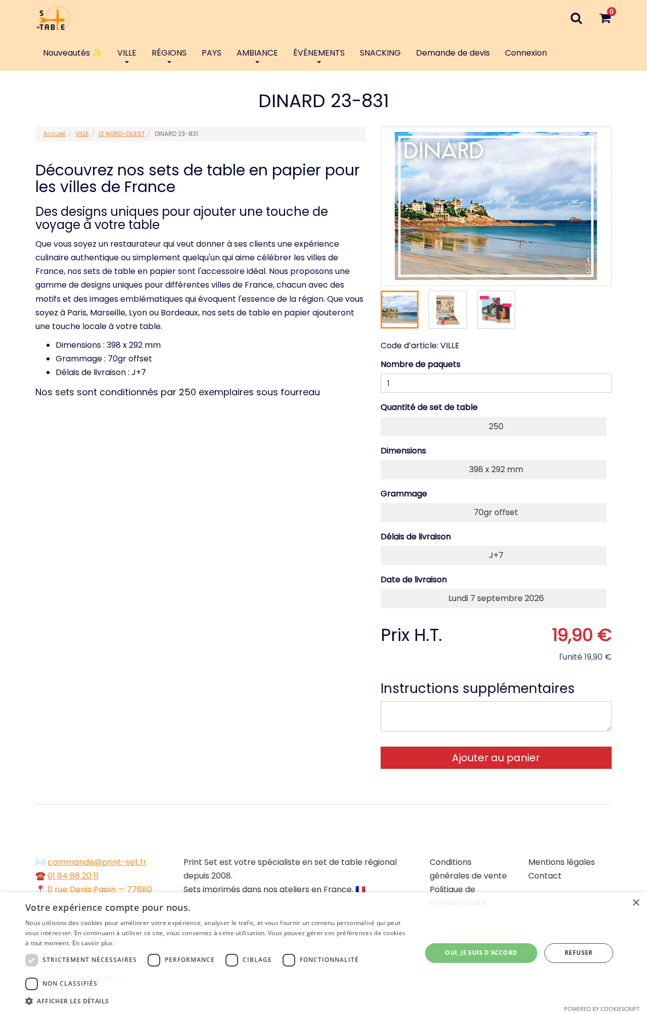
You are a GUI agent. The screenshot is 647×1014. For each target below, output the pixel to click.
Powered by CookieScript (601, 1008)
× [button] (635, 903)
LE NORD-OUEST (122, 133)
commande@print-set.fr (97, 862)
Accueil (54, 133)
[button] (217, 1001)
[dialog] (323, 953)
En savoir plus (92, 943)
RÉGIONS (169, 53)
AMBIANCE (257, 53)
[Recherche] (576, 17)
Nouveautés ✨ (72, 53)
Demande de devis (453, 53)
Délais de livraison (416, 536)
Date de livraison (414, 579)
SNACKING (380, 53)
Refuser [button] (579, 952)
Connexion (526, 53)
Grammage (404, 493)
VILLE (126, 53)
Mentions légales (561, 862)
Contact (545, 876)
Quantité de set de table (429, 407)
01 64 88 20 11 (73, 876)
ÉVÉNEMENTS (319, 53)
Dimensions (403, 450)
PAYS (211, 53)
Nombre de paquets (420, 364)
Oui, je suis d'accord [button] (481, 952)
